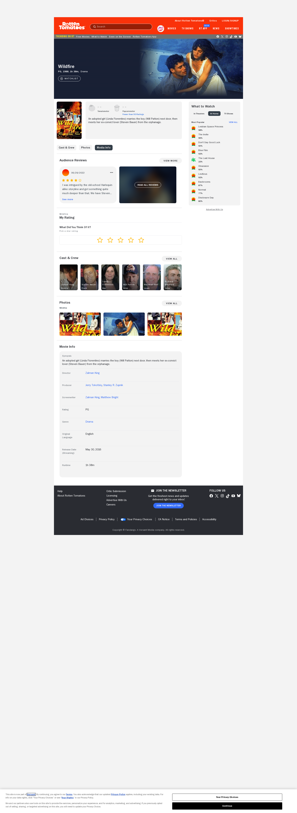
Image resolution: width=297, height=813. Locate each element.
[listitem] (214, 128)
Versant (31, 794)
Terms (69, 794)
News (216, 28)
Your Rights (68, 798)
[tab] (199, 113)
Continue (227, 806)
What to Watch (99, 36)
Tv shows (188, 28)
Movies (172, 28)
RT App (203, 28)
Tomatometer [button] (103, 111)
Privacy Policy (118, 794)
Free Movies (82, 36)
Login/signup (230, 20)
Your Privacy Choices (139, 519)
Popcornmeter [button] (129, 111)
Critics (213, 20)
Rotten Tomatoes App (144, 36)
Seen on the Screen (120, 36)
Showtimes (232, 28)
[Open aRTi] (160, 28)
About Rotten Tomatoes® (189, 20)
